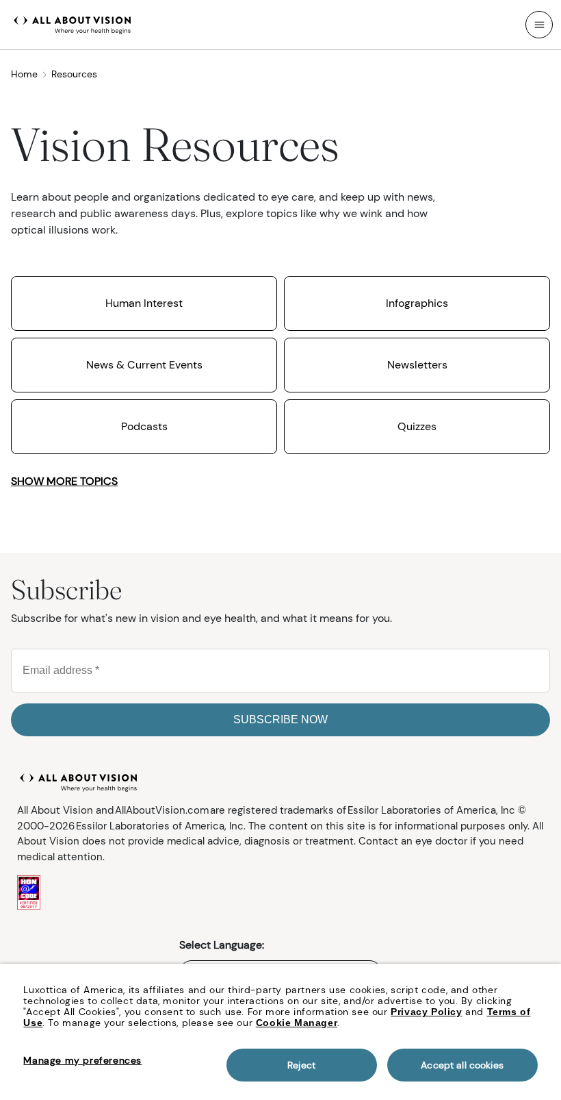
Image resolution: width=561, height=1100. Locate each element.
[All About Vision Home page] (72, 23)
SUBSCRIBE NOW (280, 719)
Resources (74, 74)
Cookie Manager (296, 1022)
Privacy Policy (426, 1011)
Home (24, 74)
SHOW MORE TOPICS (64, 481)
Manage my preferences (82, 1060)
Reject (301, 1065)
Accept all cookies (462, 1065)
